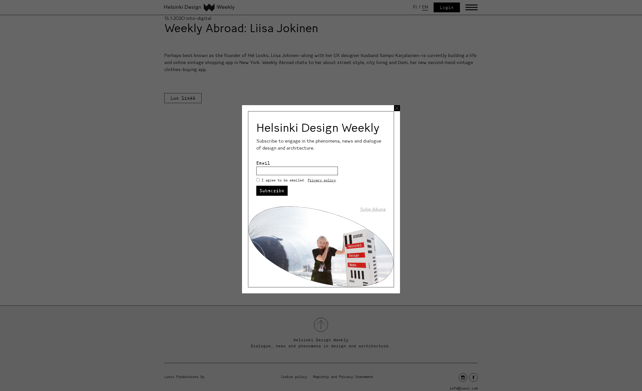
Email (263, 163)
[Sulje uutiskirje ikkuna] (397, 108)
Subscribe (272, 190)
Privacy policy (322, 180)
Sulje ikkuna (373, 209)
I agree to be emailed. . (300, 180)
